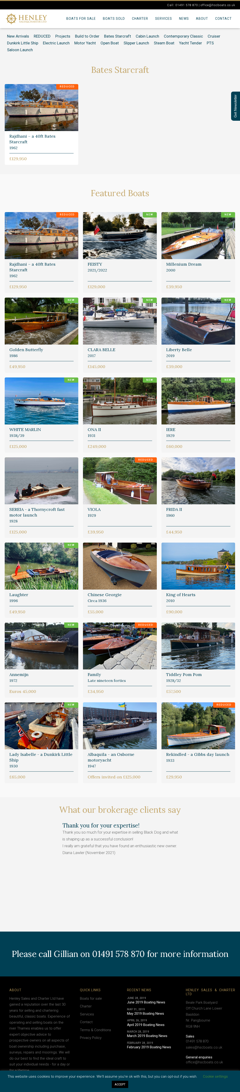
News (184, 18)
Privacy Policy (90, 1038)
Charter (140, 18)
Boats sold (114, 18)
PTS (210, 43)
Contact (223, 18)
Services (163, 18)
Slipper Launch (136, 43)
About (202, 18)
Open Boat (110, 43)
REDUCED (42, 36)
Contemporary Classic (183, 36)
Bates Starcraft (117, 36)
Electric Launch (56, 43)
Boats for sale (81, 18)
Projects (62, 36)
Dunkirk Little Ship (22, 43)
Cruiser (214, 36)
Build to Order (87, 36)
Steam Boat (164, 43)
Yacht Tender (190, 43)
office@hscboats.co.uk (204, 1062)
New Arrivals (18, 36)
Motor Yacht (85, 43)
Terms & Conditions (95, 1030)
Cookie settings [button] (215, 1076)
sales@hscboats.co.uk (204, 1047)
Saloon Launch (20, 49)
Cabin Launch (147, 36)
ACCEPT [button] (120, 1084)
